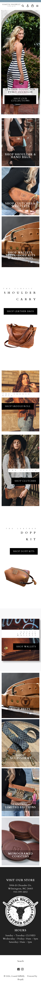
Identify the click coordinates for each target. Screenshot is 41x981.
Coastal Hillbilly (18, 976)
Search (20, 961)
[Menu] (37, 5)
